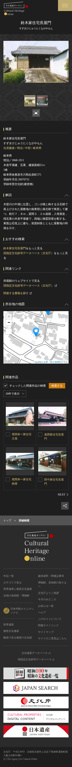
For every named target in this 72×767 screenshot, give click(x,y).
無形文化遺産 (11, 630)
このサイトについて (49, 618)
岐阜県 (37, 148)
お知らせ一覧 (46, 605)
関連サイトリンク (48, 625)
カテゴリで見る (12, 582)
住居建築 (9, 148)
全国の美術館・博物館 (16, 595)
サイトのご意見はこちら (52, 638)
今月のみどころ (47, 599)
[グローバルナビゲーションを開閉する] (65, 5)
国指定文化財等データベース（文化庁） (28, 253)
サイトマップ (46, 631)
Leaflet (38, 361)
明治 (20, 148)
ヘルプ (42, 612)
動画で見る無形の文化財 (17, 637)
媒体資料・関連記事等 (51, 575)
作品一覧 (8, 575)
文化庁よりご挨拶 (48, 592)
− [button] (9, 322)
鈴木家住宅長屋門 (14, 248)
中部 (28, 148)
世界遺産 (8, 624)
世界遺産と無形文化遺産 (17, 588)
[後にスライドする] (63, 494)
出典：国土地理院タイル (55, 361)
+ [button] (9, 316)
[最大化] (9, 331)
